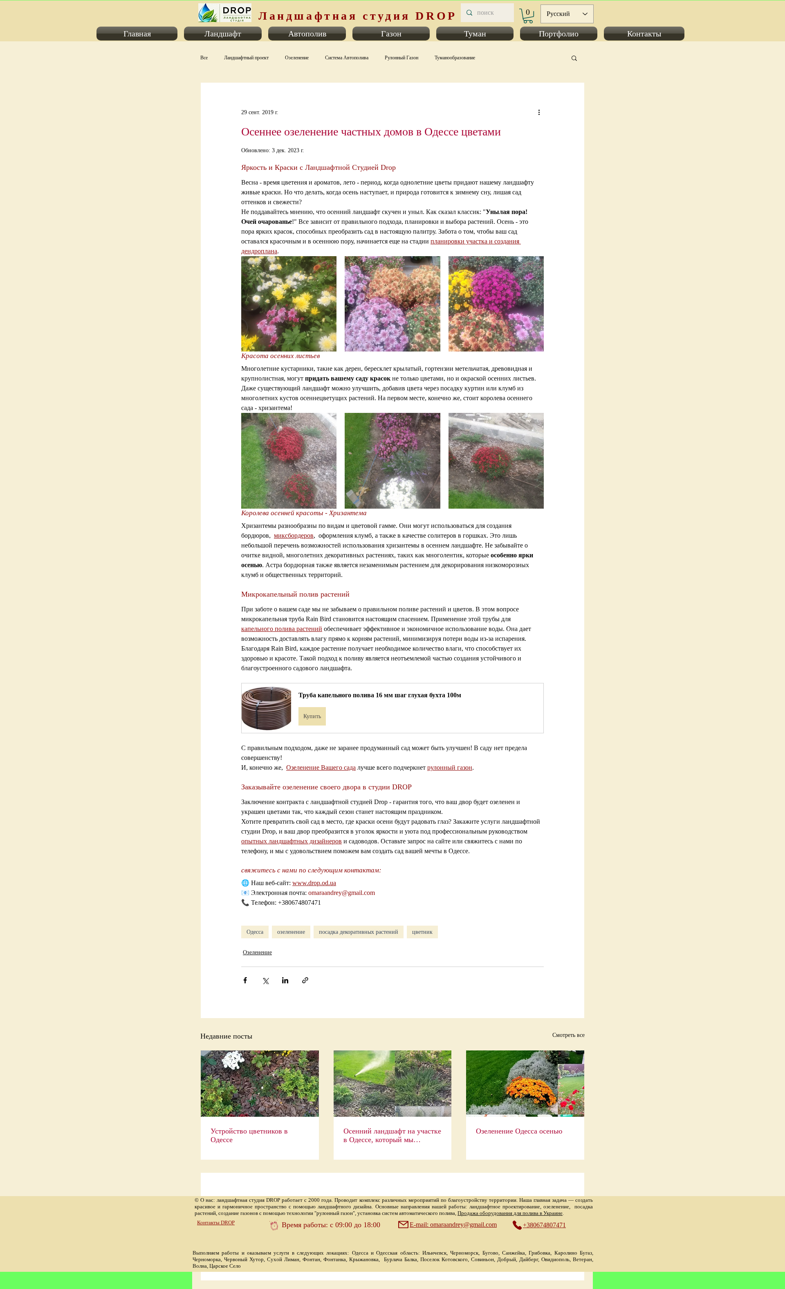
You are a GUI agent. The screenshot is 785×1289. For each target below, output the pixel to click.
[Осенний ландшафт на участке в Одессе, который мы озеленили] (393, 1083)
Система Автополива (346, 58)
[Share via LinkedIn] (285, 980)
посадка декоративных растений (358, 932)
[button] (138, 34)
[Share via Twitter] (265, 980)
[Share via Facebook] (245, 980)
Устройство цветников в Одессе (249, 1135)
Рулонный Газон (401, 58)
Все (204, 58)
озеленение (291, 932)
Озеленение (297, 58)
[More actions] (539, 112)
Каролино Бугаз (573, 1253)
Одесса (255, 932)
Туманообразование (455, 58)
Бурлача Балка (400, 1259)
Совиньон (482, 1259)
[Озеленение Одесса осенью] (525, 1083)
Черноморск (464, 1253)
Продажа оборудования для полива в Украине (510, 1213)
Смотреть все (568, 1035)
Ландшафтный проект (246, 58)
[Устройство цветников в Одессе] (260, 1083)
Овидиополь (555, 1259)
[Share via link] (305, 980)
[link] (528, 16)
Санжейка (513, 1253)
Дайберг (528, 1259)
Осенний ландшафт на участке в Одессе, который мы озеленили (392, 1135)
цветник (422, 932)
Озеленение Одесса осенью (519, 1131)
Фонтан (311, 1259)
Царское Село (225, 1266)
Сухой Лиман (283, 1259)
